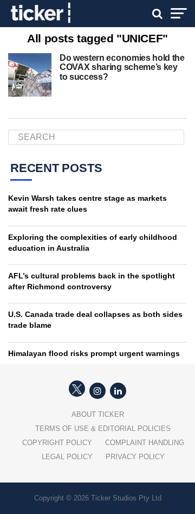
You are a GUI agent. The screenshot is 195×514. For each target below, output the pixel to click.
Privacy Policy (135, 457)
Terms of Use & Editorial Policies (103, 428)
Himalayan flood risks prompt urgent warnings (94, 353)
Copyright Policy (57, 443)
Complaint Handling (144, 443)
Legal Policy (67, 457)
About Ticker (98, 414)
